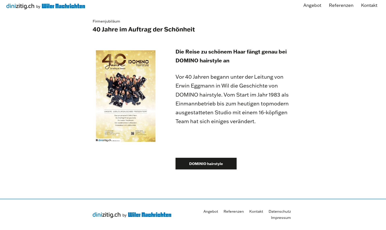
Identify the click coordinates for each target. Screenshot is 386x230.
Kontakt (256, 211)
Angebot (210, 211)
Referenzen (234, 211)
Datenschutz (280, 211)
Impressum (281, 217)
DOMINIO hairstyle (206, 163)
